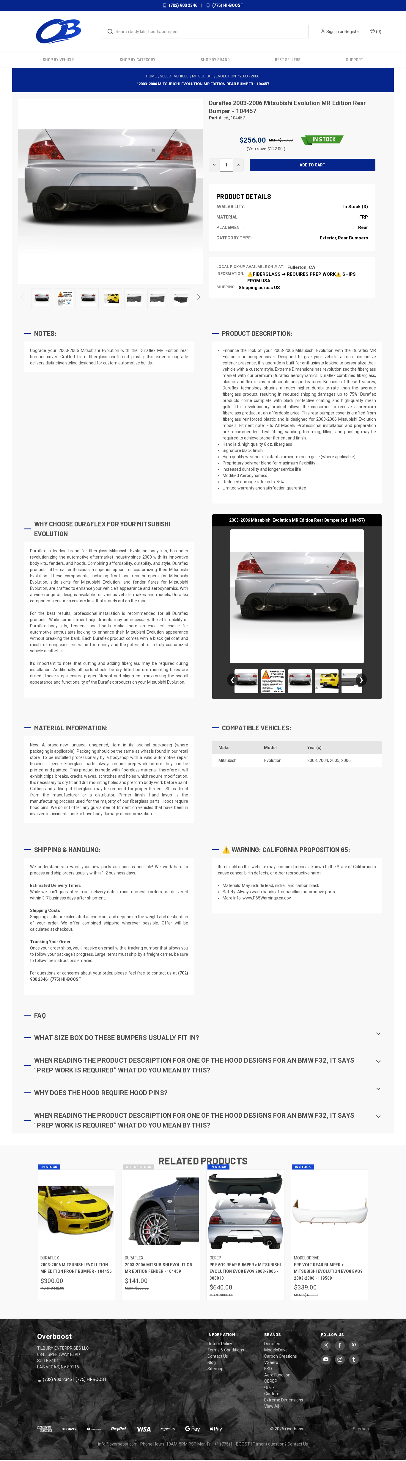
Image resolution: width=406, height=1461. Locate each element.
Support (354, 59)
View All (271, 1406)
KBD (268, 1368)
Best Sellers (287, 59)
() (378, 31)
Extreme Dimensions (283, 1400)
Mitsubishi (227, 760)
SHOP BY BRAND (215, 59)
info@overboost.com (118, 1444)
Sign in (332, 31)
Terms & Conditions (225, 1350)
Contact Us (217, 1356)
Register (352, 31)
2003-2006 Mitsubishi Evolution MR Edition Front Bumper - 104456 (76, 1268)
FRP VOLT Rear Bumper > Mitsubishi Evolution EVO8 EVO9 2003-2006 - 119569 (328, 1271)
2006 (346, 760)
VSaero (271, 1362)
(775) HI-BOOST (227, 5)
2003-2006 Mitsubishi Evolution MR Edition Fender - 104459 (158, 1268)
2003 (312, 760)
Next (198, 298)
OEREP (270, 1381)
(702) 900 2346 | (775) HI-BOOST (75, 1379)
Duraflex (221, 103)
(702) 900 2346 (182, 5)
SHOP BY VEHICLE (58, 59)
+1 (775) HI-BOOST (232, 1444)
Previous (23, 298)
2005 (334, 760)
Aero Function (277, 1375)
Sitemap (215, 1368)
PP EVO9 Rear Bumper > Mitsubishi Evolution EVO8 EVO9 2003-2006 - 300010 (245, 1271)
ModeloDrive (276, 1350)
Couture (271, 1393)
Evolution (272, 760)
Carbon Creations (280, 1356)
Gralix (269, 1387)
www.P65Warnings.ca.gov (267, 898)
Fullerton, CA (301, 267)
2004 (323, 760)
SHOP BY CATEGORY (137, 59)
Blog (211, 1362)
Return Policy (219, 1343)
